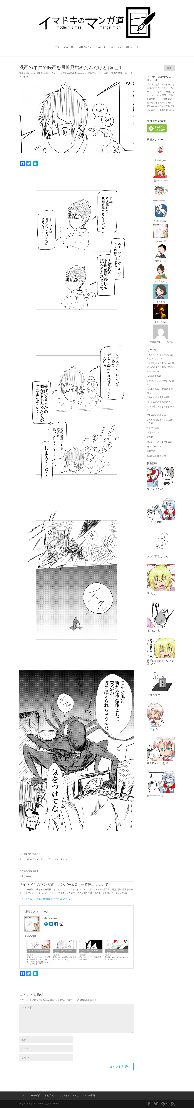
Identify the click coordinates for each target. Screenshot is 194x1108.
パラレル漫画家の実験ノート (160, 402)
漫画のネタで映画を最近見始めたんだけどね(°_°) (64, 958)
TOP (57, 47)
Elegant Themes (35, 1104)
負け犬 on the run (154, 446)
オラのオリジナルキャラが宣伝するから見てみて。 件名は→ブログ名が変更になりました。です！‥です (38, 960)
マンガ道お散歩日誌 (156, 415)
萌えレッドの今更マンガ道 (159, 442)
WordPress (54, 1104)
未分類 (150, 437)
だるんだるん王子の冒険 (158, 397)
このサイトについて (105, 47)
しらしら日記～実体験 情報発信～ (112, 73)
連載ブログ (84, 47)
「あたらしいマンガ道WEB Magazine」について (72, 73)
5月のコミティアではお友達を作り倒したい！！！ (90, 958)
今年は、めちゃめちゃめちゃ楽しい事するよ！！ (116, 958)
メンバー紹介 (69, 47)
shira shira (30, 73)
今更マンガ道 (153, 432)
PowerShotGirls (153, 371)
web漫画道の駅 (154, 376)
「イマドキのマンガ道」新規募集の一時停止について (44, 899)
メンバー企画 (123, 47)
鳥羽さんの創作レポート (158, 456)
